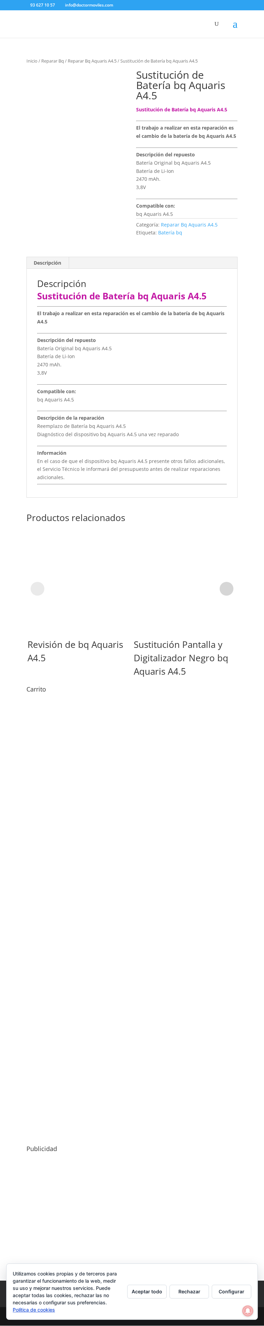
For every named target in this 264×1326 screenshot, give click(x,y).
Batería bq (170, 232)
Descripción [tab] (47, 262)
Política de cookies (34, 1310)
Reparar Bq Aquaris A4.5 (92, 61)
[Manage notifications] (247, 1310)
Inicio (31, 61)
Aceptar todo (147, 1291)
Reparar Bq (52, 61)
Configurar (231, 1291)
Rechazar (189, 1291)
